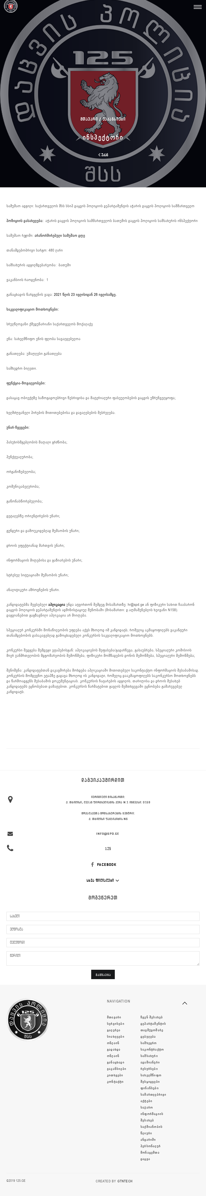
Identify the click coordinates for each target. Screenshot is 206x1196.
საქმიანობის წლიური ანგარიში (152, 1133)
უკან (104, 155)
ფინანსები (150, 1088)
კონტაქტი (115, 1082)
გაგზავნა (103, 975)
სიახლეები (115, 1036)
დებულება (148, 1036)
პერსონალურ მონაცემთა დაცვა (151, 1152)
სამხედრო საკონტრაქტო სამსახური (152, 1049)
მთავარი (114, 1017)
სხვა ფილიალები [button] (101, 880)
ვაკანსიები (114, 119)
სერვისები (115, 1024)
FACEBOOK (106, 864)
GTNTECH (125, 1181)
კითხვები (115, 1075)
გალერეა (113, 1030)
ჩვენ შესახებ (152, 1017)
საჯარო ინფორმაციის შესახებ (152, 1113)
